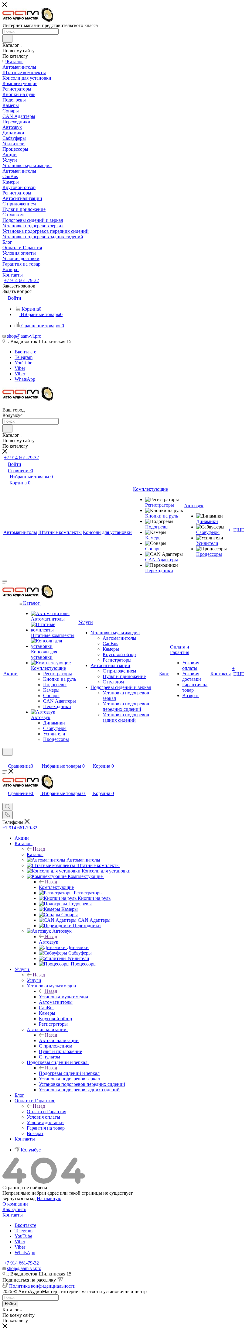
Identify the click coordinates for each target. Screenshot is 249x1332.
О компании (15, 1203)
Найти (10, 1304)
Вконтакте (25, 351)
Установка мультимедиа (63, 996)
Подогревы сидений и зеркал (69, 1073)
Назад (39, 849)
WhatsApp (25, 379)
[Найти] (7, 39)
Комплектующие (56, 887)
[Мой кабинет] (5, 759)
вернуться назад (19, 1198)
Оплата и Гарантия (46, 1111)
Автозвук (48, 942)
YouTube (23, 362)
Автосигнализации (59, 1040)
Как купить (14, 1209)
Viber (20, 368)
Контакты (12, 1214)
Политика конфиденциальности (42, 1286)
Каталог (35, 854)
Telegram (23, 357)
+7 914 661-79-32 (21, 280)
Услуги (34, 980)
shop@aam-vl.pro (24, 336)
